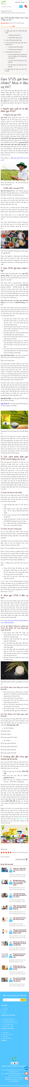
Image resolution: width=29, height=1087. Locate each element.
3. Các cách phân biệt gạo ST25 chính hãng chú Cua (16, 43)
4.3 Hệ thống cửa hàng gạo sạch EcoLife (17, 65)
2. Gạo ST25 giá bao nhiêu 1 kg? (13, 40)
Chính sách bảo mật (8, 1026)
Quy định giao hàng (8, 1024)
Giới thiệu (5, 1009)
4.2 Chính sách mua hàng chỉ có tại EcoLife (17, 61)
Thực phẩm (5, 1032)
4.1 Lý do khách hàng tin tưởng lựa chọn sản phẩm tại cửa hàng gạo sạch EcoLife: (17, 56)
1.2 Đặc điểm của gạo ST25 (15, 37)
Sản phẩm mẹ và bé (8, 1034)
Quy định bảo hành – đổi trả (10, 1022)
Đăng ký (23, 2)
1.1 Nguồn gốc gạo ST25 (14, 35)
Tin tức (4, 1011)
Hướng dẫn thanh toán (9, 1021)
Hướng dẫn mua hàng (8, 1019)
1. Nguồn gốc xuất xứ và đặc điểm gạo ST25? (16, 31)
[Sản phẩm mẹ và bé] (14, 834)
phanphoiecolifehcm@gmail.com (16, 1077)
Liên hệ (5, 1013)
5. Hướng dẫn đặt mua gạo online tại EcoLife (16, 70)
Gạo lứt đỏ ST (5, 404)
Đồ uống (5, 1036)
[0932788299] (26, 1078)
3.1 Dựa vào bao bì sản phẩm (15, 47)
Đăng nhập (17, 2)
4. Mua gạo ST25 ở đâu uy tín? (13, 52)
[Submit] (21, 6)
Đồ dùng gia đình (7, 1038)
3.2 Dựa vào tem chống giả (15, 49)
